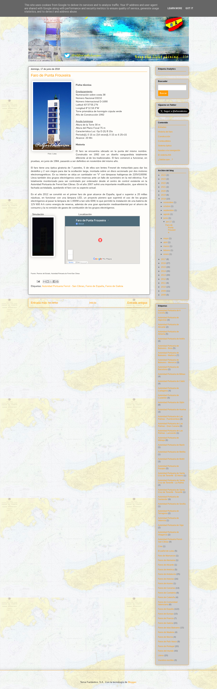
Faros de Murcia (165, 637)
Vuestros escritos (166, 660)
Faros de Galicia (114, 286)
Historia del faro (165, 132)
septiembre (168, 210)
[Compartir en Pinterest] (57, 281)
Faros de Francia (166, 618)
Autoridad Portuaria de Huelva (172, 409)
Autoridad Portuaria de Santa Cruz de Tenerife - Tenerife (171, 491)
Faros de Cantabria (167, 593)
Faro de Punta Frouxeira (170, 229)
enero (166, 254)
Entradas (162, 127)
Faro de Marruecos (166, 556)
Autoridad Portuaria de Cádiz (171, 381)
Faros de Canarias (166, 588)
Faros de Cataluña (166, 597)
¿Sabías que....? (165, 159)
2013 (163, 275)
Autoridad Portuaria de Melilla (171, 452)
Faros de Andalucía (167, 574)
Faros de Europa (165, 614)
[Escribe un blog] (47, 281)
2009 (163, 291)
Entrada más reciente (44, 302)
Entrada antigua (137, 302)
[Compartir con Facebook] (54, 281)
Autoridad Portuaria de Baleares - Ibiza (168, 347)
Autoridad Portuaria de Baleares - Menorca (168, 361)
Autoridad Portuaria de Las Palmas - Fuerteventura (170, 417)
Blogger (132, 682)
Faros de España (95, 286)
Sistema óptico (165, 145)
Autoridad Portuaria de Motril (171, 459)
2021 (163, 187)
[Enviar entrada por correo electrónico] (38, 281)
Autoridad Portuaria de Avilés (171, 339)
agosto (166, 214)
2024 (163, 175)
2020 (163, 191)
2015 (163, 267)
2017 (163, 259)
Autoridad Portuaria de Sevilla (172, 504)
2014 (163, 271)
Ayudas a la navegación (169, 150)
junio (166, 218)
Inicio (92, 302)
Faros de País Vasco (167, 641)
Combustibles (164, 141)
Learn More (174, 8)
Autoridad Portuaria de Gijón (171, 402)
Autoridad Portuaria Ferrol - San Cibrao (63, 286)
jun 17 (169, 222)
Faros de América (166, 569)
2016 (163, 263)
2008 (163, 295)
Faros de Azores (165, 583)
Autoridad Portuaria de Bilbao (171, 374)
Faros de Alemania (166, 560)
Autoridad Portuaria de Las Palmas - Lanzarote (170, 432)
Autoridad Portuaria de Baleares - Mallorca (168, 354)
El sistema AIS (164, 155)
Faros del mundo (166, 651)
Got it (189, 8)
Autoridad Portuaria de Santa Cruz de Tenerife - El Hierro (171, 474)
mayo (166, 238)
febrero (167, 250)
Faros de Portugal (166, 646)
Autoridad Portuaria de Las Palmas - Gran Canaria (170, 424)
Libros (161, 655)
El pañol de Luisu (166, 551)
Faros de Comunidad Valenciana (167, 603)
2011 (163, 283)
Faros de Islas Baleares (169, 628)
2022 (163, 183)
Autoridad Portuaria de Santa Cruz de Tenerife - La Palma (171, 481)
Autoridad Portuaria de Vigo (171, 525)
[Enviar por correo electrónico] (44, 281)
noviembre (168, 202)
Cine (160, 546)
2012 (163, 279)
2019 (163, 195)
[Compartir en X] (51, 281)
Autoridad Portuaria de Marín (171, 445)
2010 (163, 287)
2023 (163, 179)
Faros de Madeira (166, 632)
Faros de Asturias (166, 579)
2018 (163, 199)
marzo (166, 246)
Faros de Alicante (166, 565)
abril (165, 242)
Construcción (164, 136)
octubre (167, 206)
